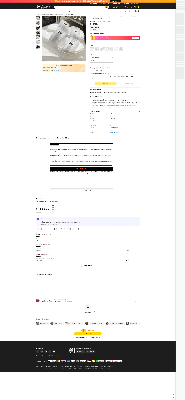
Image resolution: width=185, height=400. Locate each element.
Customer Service (116, 3)
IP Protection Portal (93, 3)
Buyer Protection (105, 3)
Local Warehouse (94, 366)
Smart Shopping (80, 366)
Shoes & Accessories (45, 14)
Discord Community (104, 366)
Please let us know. (56, 355)
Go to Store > (87, 312)
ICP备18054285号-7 (72, 368)
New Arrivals (111, 366)
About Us (82, 11)
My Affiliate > (56, 70)
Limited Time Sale (57, 11)
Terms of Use (87, 366)
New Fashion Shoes (55, 14)
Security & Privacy (57, 366)
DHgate (37, 14)
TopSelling (67, 11)
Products (47, 11)
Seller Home (69, 366)
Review (75, 11)
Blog (74, 366)
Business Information (62, 299)
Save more (126, 3)
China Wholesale (48, 366)
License (65, 368)
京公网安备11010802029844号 (83, 368)
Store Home (39, 11)
